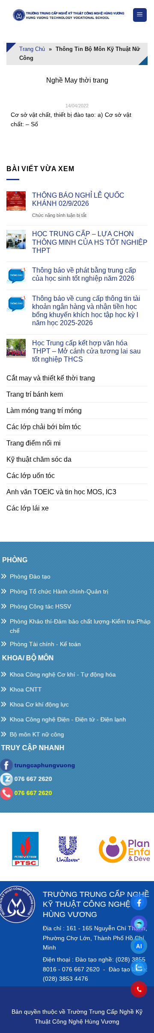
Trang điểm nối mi (33, 443)
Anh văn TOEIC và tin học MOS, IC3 (61, 492)
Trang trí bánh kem (34, 394)
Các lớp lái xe (27, 508)
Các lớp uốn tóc (30, 475)
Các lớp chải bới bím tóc (43, 426)
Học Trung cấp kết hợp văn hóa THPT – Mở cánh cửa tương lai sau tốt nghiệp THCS (86, 351)
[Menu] (140, 15)
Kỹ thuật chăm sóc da (38, 459)
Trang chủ (32, 49)
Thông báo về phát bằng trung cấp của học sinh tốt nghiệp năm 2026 (84, 274)
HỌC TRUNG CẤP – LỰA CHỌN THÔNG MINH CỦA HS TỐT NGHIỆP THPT (90, 242)
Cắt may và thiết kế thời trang (50, 378)
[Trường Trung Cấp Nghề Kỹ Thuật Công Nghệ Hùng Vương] (69, 15)
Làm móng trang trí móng (44, 410)
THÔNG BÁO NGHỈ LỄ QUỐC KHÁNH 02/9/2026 (78, 199)
